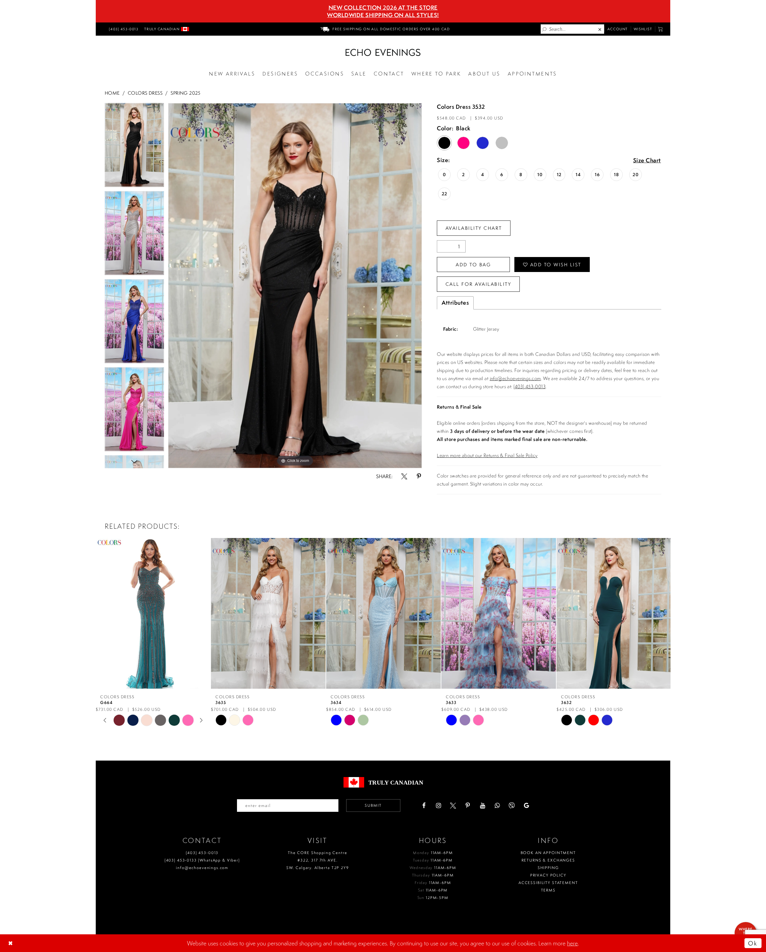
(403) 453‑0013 (202, 852)
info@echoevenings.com (515, 378)
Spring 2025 (185, 93)
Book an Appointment (548, 852)
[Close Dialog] (11, 943)
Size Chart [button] (647, 160)
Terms (548, 890)
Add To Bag (473, 264)
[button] (660, 29)
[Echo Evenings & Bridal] (383, 52)
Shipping (548, 867)
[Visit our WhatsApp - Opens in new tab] (497, 806)
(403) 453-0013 (529, 386)
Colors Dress (145, 93)
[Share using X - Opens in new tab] (404, 476)
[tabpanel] (134, 147)
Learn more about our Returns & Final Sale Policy (487, 455)
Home (112, 93)
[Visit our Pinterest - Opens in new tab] (468, 806)
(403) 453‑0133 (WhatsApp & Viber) (202, 860)
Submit (373, 805)
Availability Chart (474, 228)
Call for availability (478, 284)
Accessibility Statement (548, 882)
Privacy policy (548, 875)
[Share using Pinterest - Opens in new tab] (419, 476)
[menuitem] (122, 29)
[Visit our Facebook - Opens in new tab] (424, 806)
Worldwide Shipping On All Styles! (383, 15)
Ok (753, 943)
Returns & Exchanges (548, 860)
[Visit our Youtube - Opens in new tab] (482, 806)
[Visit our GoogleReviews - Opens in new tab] (526, 806)
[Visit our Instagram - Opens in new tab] (438, 806)
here (572, 943)
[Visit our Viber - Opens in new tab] (512, 806)
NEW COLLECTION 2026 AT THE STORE (383, 7)
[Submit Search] (544, 29)
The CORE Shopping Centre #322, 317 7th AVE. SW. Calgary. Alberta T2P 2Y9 (317, 860)
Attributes (455, 302)
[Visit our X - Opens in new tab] (453, 806)
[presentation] (153, 613)
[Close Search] (600, 29)
